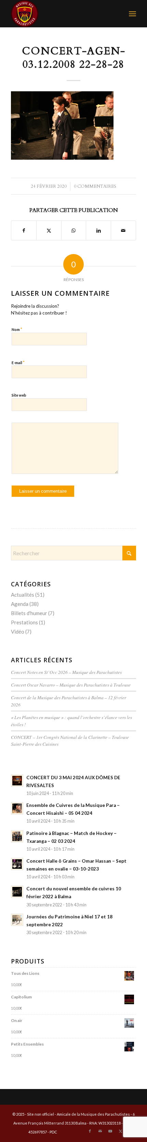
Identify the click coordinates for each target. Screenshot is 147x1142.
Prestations (24, 622)
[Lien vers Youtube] (110, 1131)
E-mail (18, 362)
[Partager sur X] (49, 230)
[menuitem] (132, 13)
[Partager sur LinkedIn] (98, 230)
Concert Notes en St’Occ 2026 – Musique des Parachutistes (66, 672)
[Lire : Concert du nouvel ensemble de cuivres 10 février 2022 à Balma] (17, 892)
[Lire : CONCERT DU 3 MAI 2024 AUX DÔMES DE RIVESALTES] (17, 780)
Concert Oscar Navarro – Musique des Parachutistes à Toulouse (71, 684)
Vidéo (17, 631)
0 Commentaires (95, 186)
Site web (19, 395)
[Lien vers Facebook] (90, 1131)
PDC (53, 1132)
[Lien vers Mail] (100, 1131)
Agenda (19, 604)
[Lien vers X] (121, 1131)
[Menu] (132, 13)
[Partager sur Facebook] (23, 230)
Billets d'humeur (29, 613)
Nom (17, 329)
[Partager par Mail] (123, 230)
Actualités (22, 595)
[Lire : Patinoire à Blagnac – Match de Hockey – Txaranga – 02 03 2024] (17, 836)
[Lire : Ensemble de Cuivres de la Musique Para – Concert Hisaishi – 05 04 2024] (17, 808)
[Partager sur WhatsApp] (74, 230)
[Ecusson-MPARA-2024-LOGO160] (61, 13)
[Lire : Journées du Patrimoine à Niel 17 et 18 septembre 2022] (17, 920)
